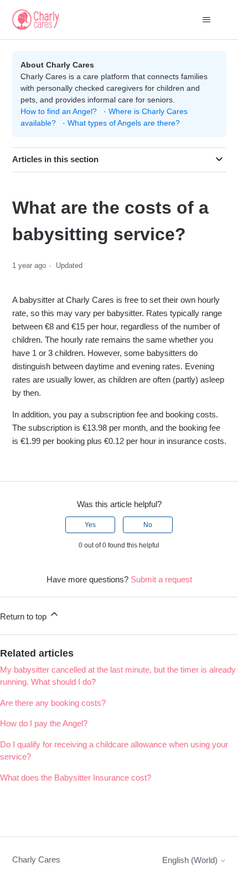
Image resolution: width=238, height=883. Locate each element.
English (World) (191, 860)
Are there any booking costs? (53, 703)
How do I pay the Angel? (43, 723)
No (147, 525)
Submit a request (161, 579)
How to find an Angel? (58, 111)
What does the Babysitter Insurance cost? (75, 777)
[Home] (36, 19)
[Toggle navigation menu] (206, 20)
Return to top (24, 616)
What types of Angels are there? (124, 122)
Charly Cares (36, 859)
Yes (90, 525)
